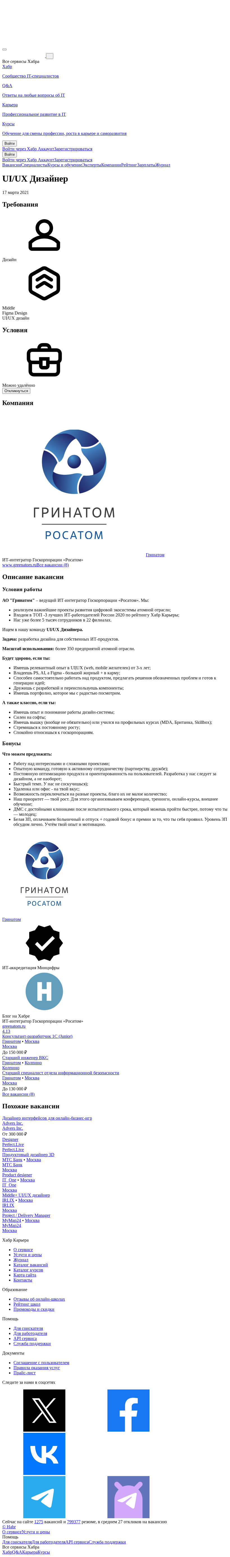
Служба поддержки (32, 1343)
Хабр (7, 1552)
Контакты (22, 1280)
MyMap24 (11, 1220)
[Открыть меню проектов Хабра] (4, 49)
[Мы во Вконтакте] (44, 1473)
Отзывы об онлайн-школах (39, 1299)
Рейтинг (129, 164)
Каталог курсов (28, 1269)
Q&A (17, 1552)
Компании (111, 164)
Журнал (162, 164)
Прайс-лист (24, 1372)
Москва (32, 1041)
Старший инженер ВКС (25, 1057)
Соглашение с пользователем (41, 1362)
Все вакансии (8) (52, 564)
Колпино (33, 1062)
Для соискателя (28, 1328)
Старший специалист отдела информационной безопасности (60, 1072)
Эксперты (91, 164)
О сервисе (23, 1249)
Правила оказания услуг (36, 1367)
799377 (74, 1521)
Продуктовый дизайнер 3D (28, 1154)
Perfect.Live (13, 1144)
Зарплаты (146, 164)
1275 (38, 1521)
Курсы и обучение (64, 164)
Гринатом (155, 554)
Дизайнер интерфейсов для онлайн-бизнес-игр (47, 1118)
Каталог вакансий (30, 1264)
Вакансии (11, 164)
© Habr (9, 1526)
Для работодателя (30, 1333)
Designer (10, 1139)
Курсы (44, 1552)
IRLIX (8, 1200)
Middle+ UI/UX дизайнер (26, 1195)
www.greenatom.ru (19, 564)
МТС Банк (12, 1159)
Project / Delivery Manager (26, 1215)
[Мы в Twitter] (44, 1430)
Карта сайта (24, 1275)
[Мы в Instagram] (128, 1473)
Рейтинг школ (26, 1304)
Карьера (30, 1552)
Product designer (17, 1174)
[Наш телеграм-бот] (128, 1516)
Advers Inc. (12, 1123)
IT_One (9, 1180)
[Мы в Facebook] (128, 1430)
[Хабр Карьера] (24, 55)
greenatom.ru (14, 1026)
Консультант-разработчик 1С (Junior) (37, 1036)
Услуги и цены (27, 1254)
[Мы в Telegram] (44, 1516)
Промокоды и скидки (33, 1309)
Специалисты (34, 164)
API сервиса (25, 1338)
